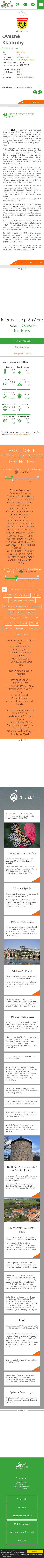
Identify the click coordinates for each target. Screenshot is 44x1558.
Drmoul (28, 502)
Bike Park (34, 623)
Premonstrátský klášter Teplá (20, 663)
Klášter (25, 517)
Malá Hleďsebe (24, 523)
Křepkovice (25, 520)
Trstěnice (30, 544)
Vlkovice (28, 550)
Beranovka (24, 490)
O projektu (22, 1499)
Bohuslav (25, 493)
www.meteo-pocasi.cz (21, 434)
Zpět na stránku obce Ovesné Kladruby (32, 262)
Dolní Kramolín (14, 502)
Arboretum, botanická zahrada (16, 606)
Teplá (21, 544)
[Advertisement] (22, 293)
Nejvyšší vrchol (21, 623)
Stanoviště (11, 544)
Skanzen (36, 595)
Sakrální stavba (22, 634)
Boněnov (11, 496)
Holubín (26, 508)
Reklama (22, 1507)
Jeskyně (39, 617)
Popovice (10, 538)
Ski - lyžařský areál (22, 595)
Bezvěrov (14, 493)
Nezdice (29, 532)
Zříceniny (31, 612)
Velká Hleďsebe (15, 550)
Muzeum (19, 628)
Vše (4, 589)
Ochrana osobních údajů (22, 1532)
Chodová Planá (25, 496)
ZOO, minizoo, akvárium (19, 589)
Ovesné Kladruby (13, 39)
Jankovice (15, 517)
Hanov (25, 505)
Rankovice (11, 541)
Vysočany (28, 87)
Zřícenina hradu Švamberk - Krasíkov (20, 702)
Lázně (8, 623)
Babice (13, 490)
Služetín (29, 541)
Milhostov (28, 529)
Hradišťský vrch (19, 728)
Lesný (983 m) (20, 713)
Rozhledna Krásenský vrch (19, 725)
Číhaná (28, 499)
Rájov (30, 538)
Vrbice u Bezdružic (15, 553)
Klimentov (13, 520)
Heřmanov (14, 508)
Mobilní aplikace (22, 1524)
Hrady (11, 612)
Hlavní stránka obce (35, 102)
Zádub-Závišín (24, 559)
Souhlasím (35, 1551)
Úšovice (17, 547)
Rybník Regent (19, 649)
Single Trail (7, 628)
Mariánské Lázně (23, 57)
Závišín (20, 562)
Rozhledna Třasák (20, 734)
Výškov (30, 553)
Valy (25, 547)
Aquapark (37, 589)
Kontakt (22, 1540)
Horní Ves (28, 511)
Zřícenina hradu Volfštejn (19, 731)
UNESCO (7, 595)
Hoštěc (13, 514)
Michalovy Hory (13, 529)
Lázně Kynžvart (20, 694)
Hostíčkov (24, 514)
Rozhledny (36, 606)
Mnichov (10, 532)
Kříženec (11, 523)
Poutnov (21, 538)
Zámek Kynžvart (20, 697)
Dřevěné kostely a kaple (11, 617)
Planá (29, 535)
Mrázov (20, 532)
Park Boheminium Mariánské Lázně (20, 642)
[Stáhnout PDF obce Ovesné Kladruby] (35, 92)
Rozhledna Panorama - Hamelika (20, 654)
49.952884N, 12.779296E (26, 60)
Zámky (20, 612)
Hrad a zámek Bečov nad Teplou (20, 718)
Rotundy (28, 617)
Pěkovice (12, 535)
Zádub (11, 559)
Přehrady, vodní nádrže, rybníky (22, 600)
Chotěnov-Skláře (15, 499)
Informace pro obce (22, 1515)
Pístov (21, 535)
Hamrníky (15, 505)
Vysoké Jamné (25, 556)
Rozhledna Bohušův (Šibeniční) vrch (20, 681)
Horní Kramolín (14, 511)
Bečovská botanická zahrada (20, 710)
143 (18, 72)
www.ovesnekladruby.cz (25, 77)
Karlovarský (21, 52)
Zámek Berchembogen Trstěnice (20, 672)
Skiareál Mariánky (20, 646)
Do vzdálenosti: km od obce (22, 469)
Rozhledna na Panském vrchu (20, 690)
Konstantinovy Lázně (20, 722)
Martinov (29, 526)
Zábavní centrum (34, 628)
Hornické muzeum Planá (20, 685)
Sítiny (20, 541)
